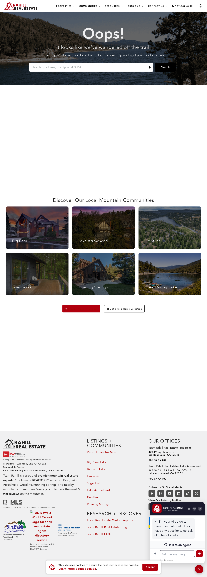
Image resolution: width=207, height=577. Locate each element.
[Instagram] (160, 493)
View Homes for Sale (101, 452)
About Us (134, 6)
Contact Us (156, 6)
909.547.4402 (183, 6)
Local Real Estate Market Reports (110, 520)
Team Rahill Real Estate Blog (107, 527)
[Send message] (199, 553)
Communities (88, 6)
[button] (77, 568)
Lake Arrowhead (98, 490)
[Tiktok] (187, 493)
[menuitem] (200, 6)
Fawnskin (93, 476)
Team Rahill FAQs (99, 534)
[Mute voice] (194, 509)
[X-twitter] (196, 493)
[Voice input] (155, 553)
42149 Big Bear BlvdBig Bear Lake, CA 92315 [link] (164, 453)
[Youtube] (169, 493)
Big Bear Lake (96, 462)
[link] (42, 443)
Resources (112, 6)
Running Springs (98, 504)
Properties (64, 6)
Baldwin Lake (96, 469)
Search (165, 67)
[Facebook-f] (152, 493)
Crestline (93, 497)
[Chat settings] (189, 509)
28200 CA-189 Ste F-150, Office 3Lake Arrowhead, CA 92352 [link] (170, 472)
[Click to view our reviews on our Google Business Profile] (14, 454)
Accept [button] (150, 567)
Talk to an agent (180, 545)
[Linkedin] (178, 493)
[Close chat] (199, 569)
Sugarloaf (93, 483)
